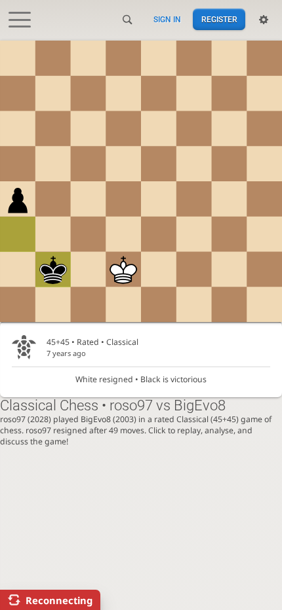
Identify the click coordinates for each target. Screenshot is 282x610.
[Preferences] (263, 19)
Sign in (167, 19)
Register (219, 19)
